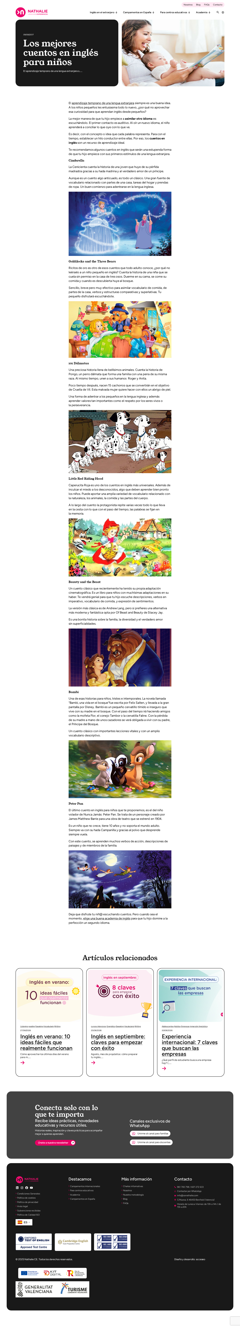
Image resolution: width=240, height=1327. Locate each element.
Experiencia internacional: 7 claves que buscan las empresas (190, 1045)
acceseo (200, 1259)
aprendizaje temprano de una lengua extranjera (103, 103)
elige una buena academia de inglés (106, 918)
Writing (57, 1026)
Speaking (39, 1026)
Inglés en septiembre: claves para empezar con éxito (118, 1042)
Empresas (185, 1026)
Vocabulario (49, 1026)
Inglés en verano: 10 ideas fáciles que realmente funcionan (46, 1042)
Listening (24, 1026)
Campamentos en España (137, 12)
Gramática (111, 1026)
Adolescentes (168, 1026)
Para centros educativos (173, 12)
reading (31, 1026)
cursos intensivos (98, 1026)
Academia (201, 12)
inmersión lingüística (199, 1026)
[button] (22, 1062)
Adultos (177, 1026)
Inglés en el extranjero (102, 12)
